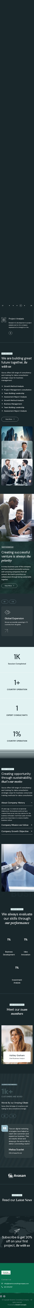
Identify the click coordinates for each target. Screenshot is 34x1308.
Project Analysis (16, 318)
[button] (9, 305)
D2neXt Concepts (20, 1305)
